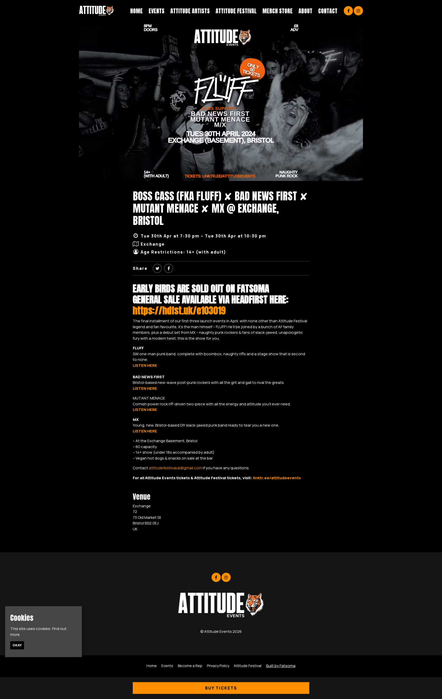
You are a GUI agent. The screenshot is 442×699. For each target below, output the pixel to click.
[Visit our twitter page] (157, 268)
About (305, 11)
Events (156, 11)
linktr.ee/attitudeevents (277, 477)
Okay (17, 645)
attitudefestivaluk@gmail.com (175, 468)
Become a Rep (190, 665)
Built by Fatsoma (280, 665)
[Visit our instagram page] (358, 11)
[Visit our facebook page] (348, 11)
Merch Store (277, 11)
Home (136, 11)
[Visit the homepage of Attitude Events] (96, 10)
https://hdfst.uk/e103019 (179, 310)
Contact (327, 11)
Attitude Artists (190, 11)
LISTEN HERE (145, 365)
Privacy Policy (218, 665)
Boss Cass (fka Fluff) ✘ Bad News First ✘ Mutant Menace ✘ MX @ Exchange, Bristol (220, 208)
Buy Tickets (221, 688)
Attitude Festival (236, 11)
